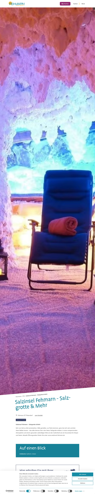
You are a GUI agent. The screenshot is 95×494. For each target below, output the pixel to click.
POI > (24, 396)
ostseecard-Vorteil (20, 420)
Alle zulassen (82, 474)
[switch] (43, 491)
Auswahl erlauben (82, 478)
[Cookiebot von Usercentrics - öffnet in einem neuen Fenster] (9, 491)
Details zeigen (78, 491)
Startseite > (19, 396)
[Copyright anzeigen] (94, 8)
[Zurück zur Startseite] (16, 4)
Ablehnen (82, 483)
